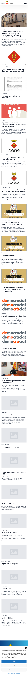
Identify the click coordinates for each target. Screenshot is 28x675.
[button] (26, 647)
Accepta (14, 661)
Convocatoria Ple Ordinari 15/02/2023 (10, 97)
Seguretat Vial (6, 415)
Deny (14, 665)
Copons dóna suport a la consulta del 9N (13, 473)
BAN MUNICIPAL (7, 618)
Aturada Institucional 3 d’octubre (13, 316)
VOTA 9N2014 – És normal (10, 447)
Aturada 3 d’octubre (8, 348)
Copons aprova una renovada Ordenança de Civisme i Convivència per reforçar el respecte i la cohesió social (12, 34)
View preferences (14, 670)
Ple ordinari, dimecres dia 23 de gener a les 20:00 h (12, 158)
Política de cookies (11, 673)
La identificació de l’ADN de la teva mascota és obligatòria (12, 223)
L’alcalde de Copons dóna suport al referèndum (13, 381)
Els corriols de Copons (9, 533)
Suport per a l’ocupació (9, 564)
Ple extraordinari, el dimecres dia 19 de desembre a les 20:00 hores (13, 191)
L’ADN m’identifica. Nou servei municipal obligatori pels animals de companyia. (13, 289)
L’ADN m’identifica (8, 255)
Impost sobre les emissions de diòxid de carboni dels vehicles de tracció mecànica (13, 124)
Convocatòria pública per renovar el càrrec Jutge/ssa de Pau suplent (13, 70)
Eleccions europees (8, 503)
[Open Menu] (25, 3)
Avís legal (18, 673)
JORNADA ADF (6, 589)
